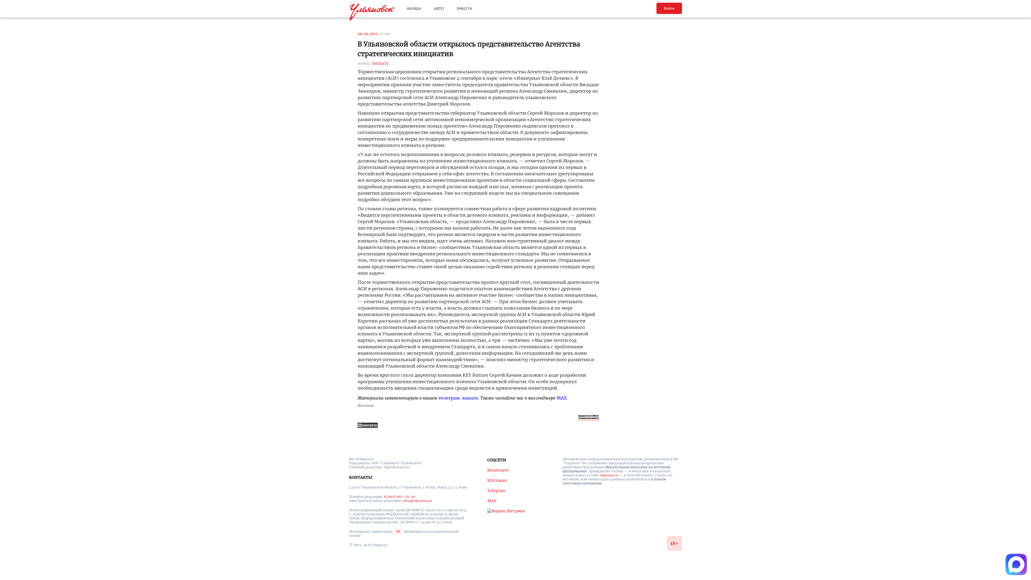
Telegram (496, 490)
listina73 (380, 63)
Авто (439, 8)
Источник (366, 405)
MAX (562, 398)
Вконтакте (498, 470)
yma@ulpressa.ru (417, 501)
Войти (669, 8)
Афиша (414, 8)
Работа (464, 8)
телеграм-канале (458, 398)
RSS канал (497, 480)
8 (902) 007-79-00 (399, 497)
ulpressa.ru (609, 475)
